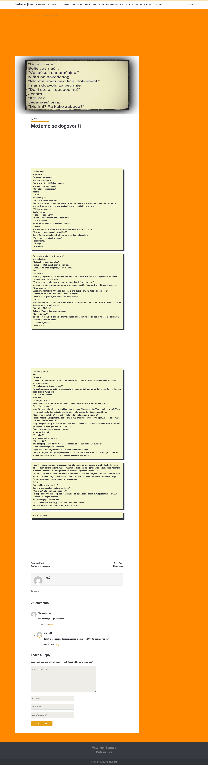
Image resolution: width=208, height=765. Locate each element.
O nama (147, 4)
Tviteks (67, 4)
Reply (51, 624)
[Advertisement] (77, 38)
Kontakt (158, 4)
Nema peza (118, 566)
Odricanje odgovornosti (105, 4)
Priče (87, 4)
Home (18, 16)
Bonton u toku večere (40, 566)
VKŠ (35, 119)
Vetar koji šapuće (27, 4)
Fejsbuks (77, 4)
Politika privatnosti (131, 4)
